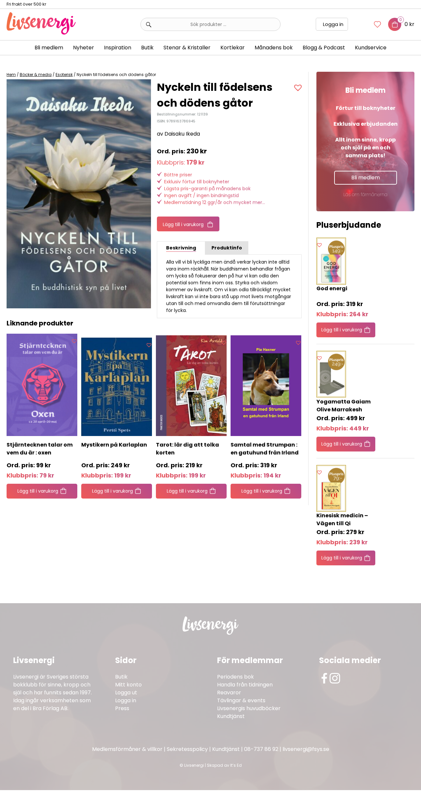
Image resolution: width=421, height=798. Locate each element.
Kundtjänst (231, 716)
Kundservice (370, 47)
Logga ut (126, 692)
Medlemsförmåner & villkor (127, 749)
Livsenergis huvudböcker (249, 708)
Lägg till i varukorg (183, 224)
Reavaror (229, 692)
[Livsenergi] (41, 33)
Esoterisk (64, 74)
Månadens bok (274, 47)
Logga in (333, 24)
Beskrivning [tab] (181, 247)
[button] (299, 87)
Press (122, 708)
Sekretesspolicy (187, 749)
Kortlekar (232, 47)
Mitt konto (128, 684)
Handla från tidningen (245, 684)
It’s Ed (236, 765)
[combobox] (210, 24)
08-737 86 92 (261, 749)
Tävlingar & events (241, 700)
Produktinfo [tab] (226, 247)
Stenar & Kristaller (186, 47)
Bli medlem (49, 47)
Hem (11, 74)
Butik (121, 677)
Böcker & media (36, 74)
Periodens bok (235, 677)
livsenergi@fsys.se (306, 749)
